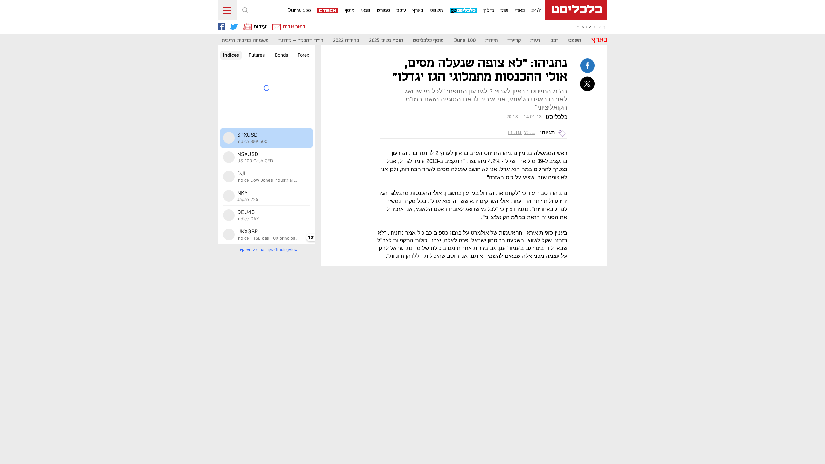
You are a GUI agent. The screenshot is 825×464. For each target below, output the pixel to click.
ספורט (383, 11)
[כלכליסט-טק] (463, 10)
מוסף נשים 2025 (386, 40)
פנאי (365, 11)
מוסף (349, 11)
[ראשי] (576, 10)
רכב (554, 40)
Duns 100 (464, 40)
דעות (535, 40)
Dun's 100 (299, 11)
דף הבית (599, 27)
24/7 (536, 11)
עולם (401, 11)
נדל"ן (488, 11)
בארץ (417, 11)
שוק (504, 11)
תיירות (491, 40)
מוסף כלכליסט (428, 40)
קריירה (514, 40)
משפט (436, 11)
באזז (520, 11)
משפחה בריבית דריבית (245, 40)
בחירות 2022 (346, 40)
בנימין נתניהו (521, 132)
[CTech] (328, 11)
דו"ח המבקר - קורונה (300, 40)
